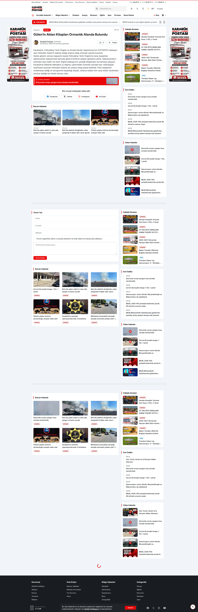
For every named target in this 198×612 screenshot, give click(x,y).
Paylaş (114, 42)
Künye (115, 2)
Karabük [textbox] (160, 9)
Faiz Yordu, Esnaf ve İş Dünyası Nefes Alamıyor (141, 460)
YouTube (102, 97)
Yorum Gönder (40, 258)
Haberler (36, 30)
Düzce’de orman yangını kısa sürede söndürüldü (142, 98)
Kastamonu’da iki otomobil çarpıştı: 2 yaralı (120, 22)
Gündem (75, 15)
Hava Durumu (80, 2)
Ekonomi (93, 15)
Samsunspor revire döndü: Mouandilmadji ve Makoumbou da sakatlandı (146, 114)
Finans (101, 2)
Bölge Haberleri (62, 15)
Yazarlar (45, 2)
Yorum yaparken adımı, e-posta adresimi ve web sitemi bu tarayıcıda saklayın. (69, 239)
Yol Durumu (69, 2)
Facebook (54, 97)
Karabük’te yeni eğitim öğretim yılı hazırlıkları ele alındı (74, 22)
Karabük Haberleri (43, 15)
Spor (109, 15)
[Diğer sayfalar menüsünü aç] (163, 15)
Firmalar (117, 15)
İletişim (108, 2)
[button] (137, 8)
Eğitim (102, 15)
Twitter (69, 97)
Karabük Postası (47, 41)
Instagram (86, 97)
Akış (157, 15)
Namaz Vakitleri (92, 2)
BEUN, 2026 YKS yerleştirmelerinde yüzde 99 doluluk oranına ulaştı (146, 123)
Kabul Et (130, 608)
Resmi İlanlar (36, 2)
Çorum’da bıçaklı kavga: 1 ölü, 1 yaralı (142, 106)
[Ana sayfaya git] (33, 15)
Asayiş (84, 15)
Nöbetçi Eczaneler (56, 2)
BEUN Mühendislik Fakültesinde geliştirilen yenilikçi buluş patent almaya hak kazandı (145, 132)
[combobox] (163, 8)
